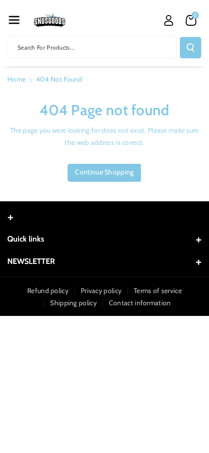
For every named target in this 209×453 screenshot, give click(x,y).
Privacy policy (101, 290)
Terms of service (158, 290)
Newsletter (31, 261)
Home (16, 79)
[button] (14, 20)
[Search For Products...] (190, 47)
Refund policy (48, 290)
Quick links (25, 239)
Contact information (140, 302)
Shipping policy (73, 302)
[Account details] (168, 20)
